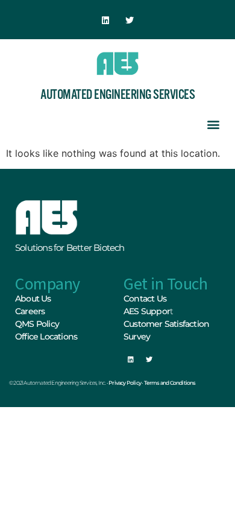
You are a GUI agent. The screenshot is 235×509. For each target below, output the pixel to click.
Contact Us (145, 298)
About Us (33, 298)
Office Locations (46, 336)
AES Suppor (147, 311)
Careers (30, 311)
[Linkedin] (106, 21)
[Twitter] (129, 21)
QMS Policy (37, 323)
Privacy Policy (124, 382)
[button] (213, 124)
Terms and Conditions (170, 382)
